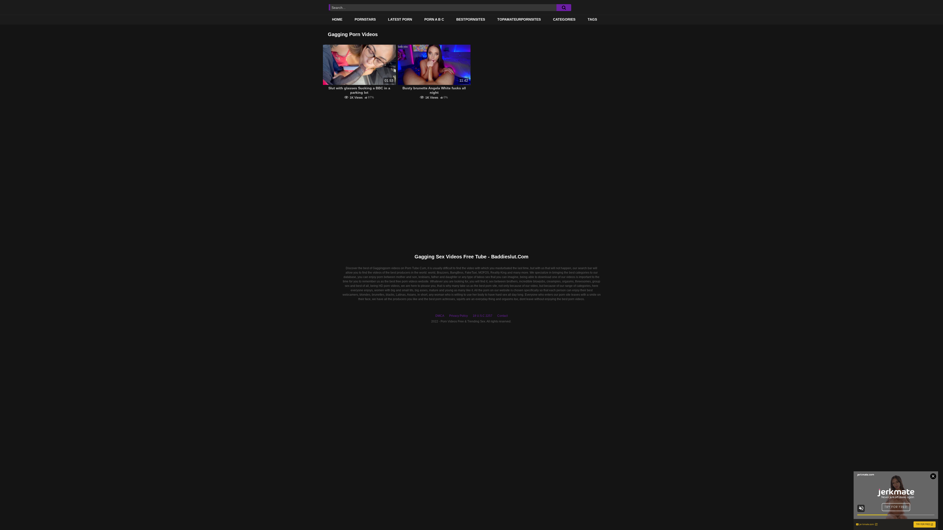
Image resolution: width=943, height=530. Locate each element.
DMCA (439, 316)
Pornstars (365, 19)
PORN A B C (434, 19)
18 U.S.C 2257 (482, 316)
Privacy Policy (458, 316)
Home (337, 19)
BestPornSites (470, 19)
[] (563, 7)
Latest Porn (400, 19)
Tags (592, 19)
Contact (502, 316)
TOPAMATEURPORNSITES (519, 19)
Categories (564, 19)
